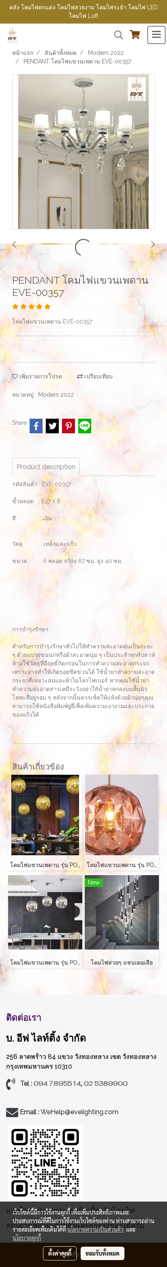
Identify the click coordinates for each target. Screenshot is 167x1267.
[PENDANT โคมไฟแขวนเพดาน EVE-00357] (83, 152)
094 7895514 (57, 1083)
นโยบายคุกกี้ (27, 1237)
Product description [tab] (46, 467)
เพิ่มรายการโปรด (40, 376)
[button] (116, 34)
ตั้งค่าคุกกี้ (59, 1253)
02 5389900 (106, 1083)
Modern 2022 (56, 394)
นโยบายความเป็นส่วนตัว (95, 1229)
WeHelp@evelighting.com (80, 1112)
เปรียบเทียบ (98, 376)
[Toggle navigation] (156, 35)
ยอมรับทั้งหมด (103, 1253)
